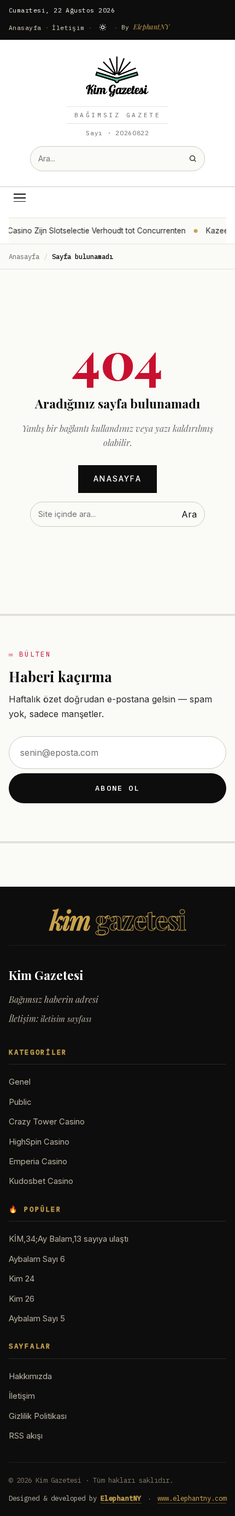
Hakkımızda (30, 1376)
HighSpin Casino (39, 1142)
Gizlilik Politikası (38, 1416)
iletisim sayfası (65, 1018)
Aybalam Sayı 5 (37, 1319)
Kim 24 (21, 1279)
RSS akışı (26, 1436)
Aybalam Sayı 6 (37, 1259)
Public (20, 1102)
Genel (20, 1082)
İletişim (68, 27)
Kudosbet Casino (41, 1181)
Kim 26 (21, 1299)
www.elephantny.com (191, 1498)
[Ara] (192, 158)
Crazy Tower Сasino (47, 1122)
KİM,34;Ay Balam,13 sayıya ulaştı (68, 1239)
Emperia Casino (38, 1161)
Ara (189, 514)
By (145, 26)
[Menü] (20, 198)
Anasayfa (25, 27)
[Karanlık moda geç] (102, 27)
